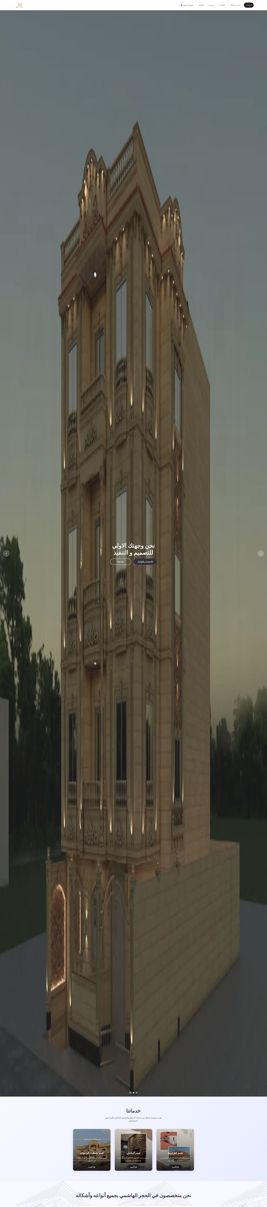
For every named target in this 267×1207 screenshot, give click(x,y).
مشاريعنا (120, 561)
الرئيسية (249, 5)
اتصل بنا (222, 5)
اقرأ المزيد (91, 1167)
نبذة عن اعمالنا (235, 5)
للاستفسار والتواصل (145, 561)
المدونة (201, 5)
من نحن (211, 5)
